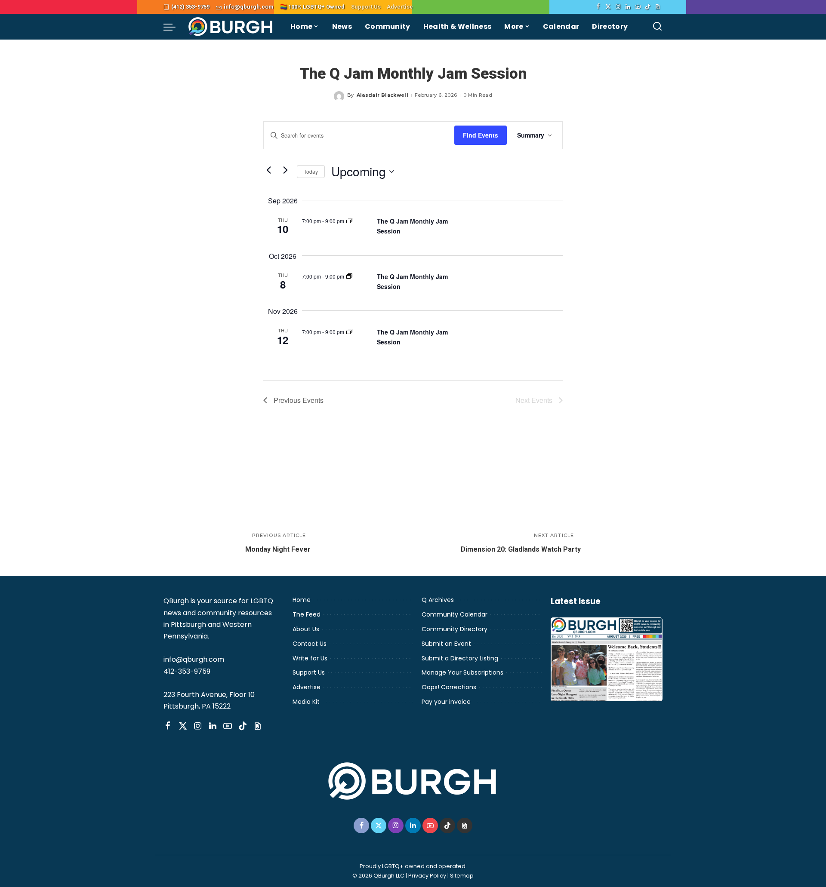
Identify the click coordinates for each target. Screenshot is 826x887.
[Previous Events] (268, 170)
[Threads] (658, 7)
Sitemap (462, 875)
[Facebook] (598, 7)
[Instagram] (618, 7)
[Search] (657, 27)
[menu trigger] (173, 27)
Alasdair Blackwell (382, 95)
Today (311, 171)
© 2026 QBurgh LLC (378, 875)
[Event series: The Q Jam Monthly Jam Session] (349, 220)
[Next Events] (285, 170)
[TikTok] (648, 7)
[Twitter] (608, 7)
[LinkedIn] (628, 7)
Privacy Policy (427, 875)
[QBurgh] (230, 27)
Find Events (480, 135)
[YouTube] (638, 7)
